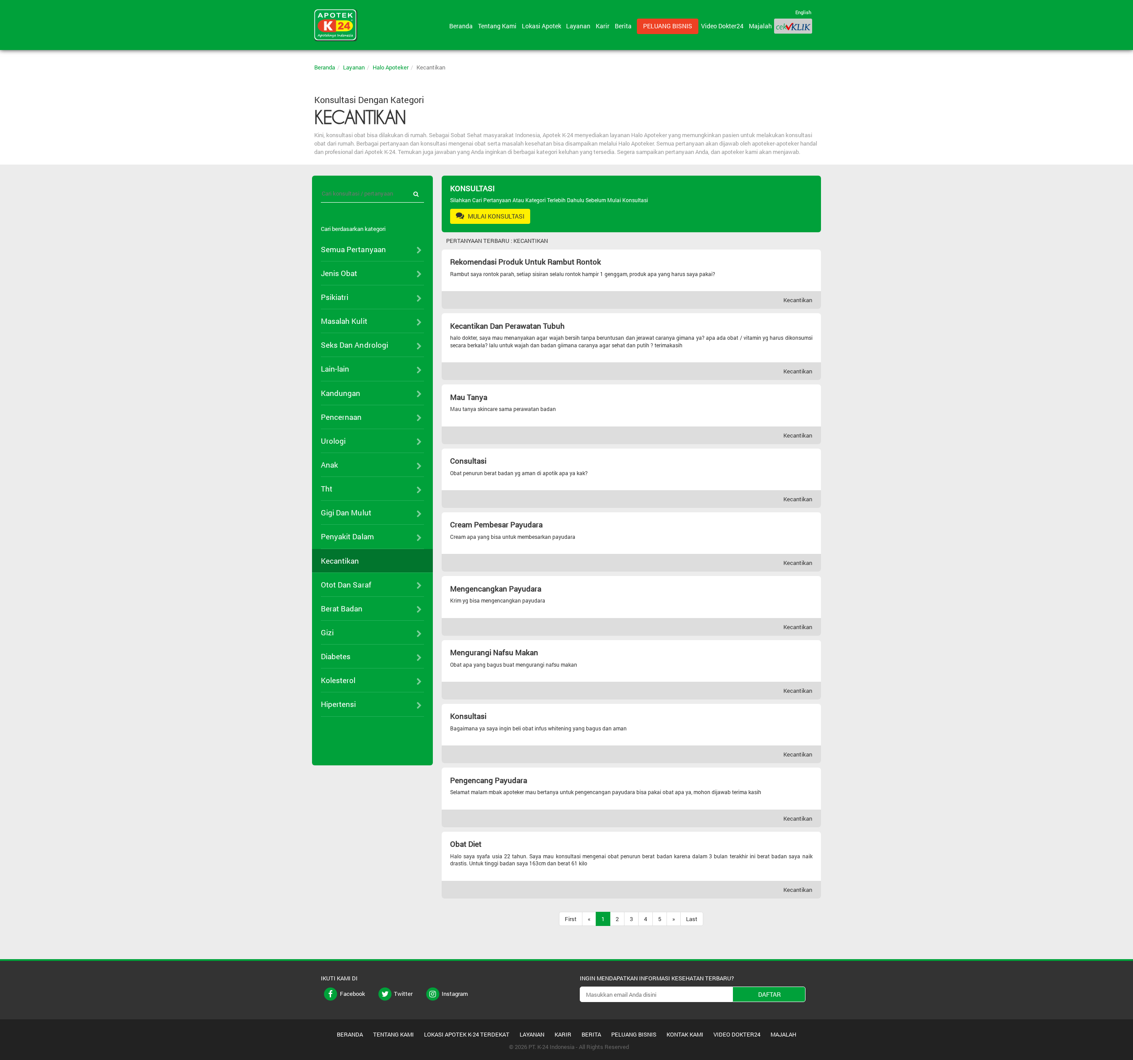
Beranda (462, 26)
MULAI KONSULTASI (495, 216)
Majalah (760, 26)
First (571, 919)
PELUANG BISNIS (633, 1034)
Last (692, 919)
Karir (604, 26)
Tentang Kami (498, 26)
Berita (624, 26)
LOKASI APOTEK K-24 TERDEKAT (466, 1034)
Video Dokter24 (723, 26)
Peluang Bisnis (667, 26)
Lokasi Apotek (543, 26)
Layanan (579, 26)
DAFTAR (769, 994)
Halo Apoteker (390, 67)
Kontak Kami (685, 1034)
